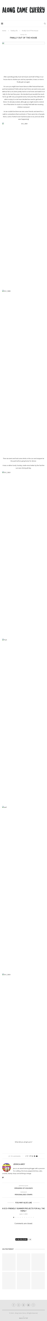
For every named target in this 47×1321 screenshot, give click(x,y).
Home (4, 31)
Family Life (14, 31)
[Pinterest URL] (9, 1262)
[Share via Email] (36, 1156)
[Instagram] (18, 1305)
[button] (4, 1212)
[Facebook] (13, 1305)
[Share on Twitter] (32, 1156)
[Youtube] (28, 1305)
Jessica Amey (19, 1164)
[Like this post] (27, 1156)
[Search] (45, 23)
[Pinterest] (23, 1305)
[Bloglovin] (33, 1305)
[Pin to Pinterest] (34, 1156)
